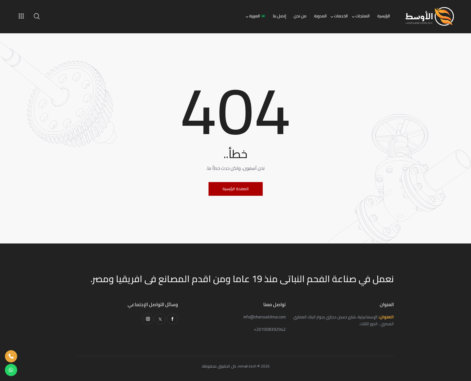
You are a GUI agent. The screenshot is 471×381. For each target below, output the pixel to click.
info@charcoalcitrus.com (265, 317)
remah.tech (247, 366)
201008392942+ (270, 329)
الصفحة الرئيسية (235, 188)
